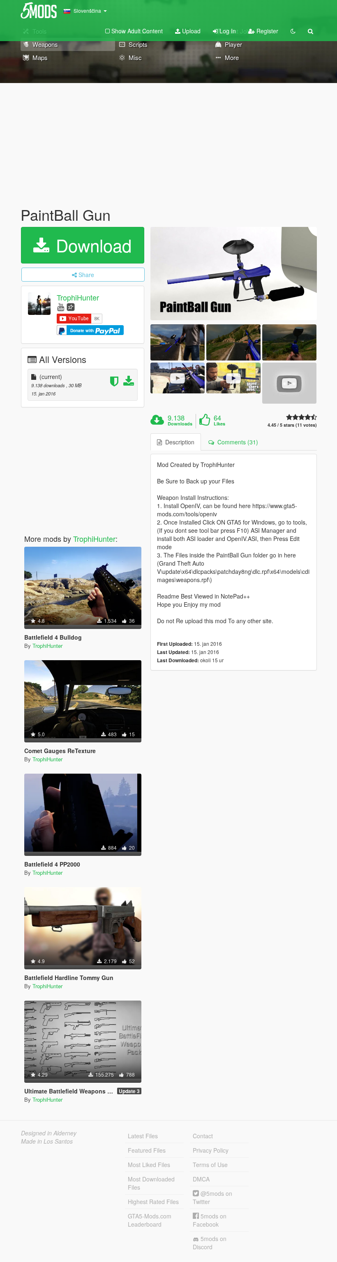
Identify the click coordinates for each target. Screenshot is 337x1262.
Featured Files (147, 1150)
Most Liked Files (149, 1164)
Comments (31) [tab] (236, 442)
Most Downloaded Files (151, 1183)
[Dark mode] (293, 31)
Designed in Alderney (48, 1133)
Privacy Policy (211, 1150)
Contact (203, 1136)
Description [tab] (178, 442)
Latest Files (143, 1136)
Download (91, 245)
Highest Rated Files (153, 1201)
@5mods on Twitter (212, 1197)
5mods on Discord (209, 1242)
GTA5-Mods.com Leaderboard (149, 1220)
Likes (219, 423)
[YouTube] (61, 306)
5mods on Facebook (209, 1220)
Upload (190, 31)
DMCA (201, 1179)
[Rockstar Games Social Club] (70, 306)
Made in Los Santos (47, 1141)
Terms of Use (210, 1164)
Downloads (180, 423)
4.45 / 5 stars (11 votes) (292, 425)
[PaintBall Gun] (233, 274)
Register (266, 31)
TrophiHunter (78, 297)
